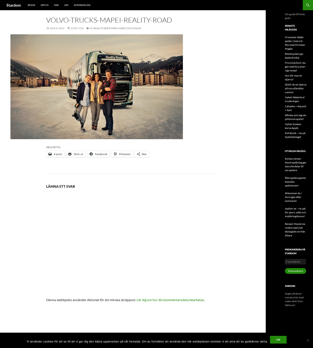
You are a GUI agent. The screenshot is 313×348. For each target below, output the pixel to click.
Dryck (45, 5)
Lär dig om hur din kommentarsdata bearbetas (170, 300)
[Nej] (308, 340)
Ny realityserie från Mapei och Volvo (115, 28)
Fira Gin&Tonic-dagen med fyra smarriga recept (295, 66)
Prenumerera (295, 271)
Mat (56, 5)
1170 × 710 (77, 28)
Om (66, 5)
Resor (31, 5)
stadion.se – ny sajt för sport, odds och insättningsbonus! (295, 212)
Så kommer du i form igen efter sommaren (293, 197)
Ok (278, 339)
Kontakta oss (82, 5)
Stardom (13, 5)
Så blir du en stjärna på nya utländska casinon (295, 88)
